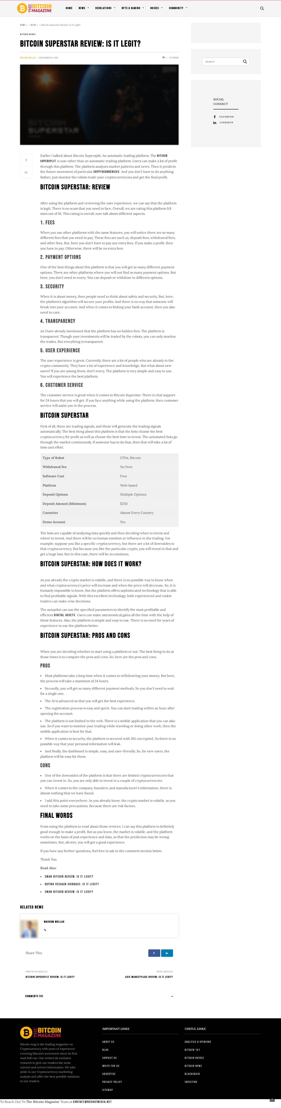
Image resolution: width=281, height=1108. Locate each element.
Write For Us (111, 1066)
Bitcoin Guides (28, 34)
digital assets (64, 615)
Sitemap (107, 1090)
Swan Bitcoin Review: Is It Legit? (69, 877)
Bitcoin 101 (192, 1050)
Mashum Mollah (28, 58)
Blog (33, 25)
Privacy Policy (112, 1082)
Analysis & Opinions (198, 1042)
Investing (191, 1082)
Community (176, 8)
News (82, 8)
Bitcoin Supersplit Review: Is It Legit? (50, 977)
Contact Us (109, 1058)
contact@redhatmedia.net (92, 1102)
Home (69, 8)
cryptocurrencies (107, 172)
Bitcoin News (193, 1066)
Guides (154, 8)
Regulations (103, 8)
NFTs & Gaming (131, 8)
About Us (108, 1042)
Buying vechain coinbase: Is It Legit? (72, 884)
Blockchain (192, 1074)
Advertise (109, 1074)
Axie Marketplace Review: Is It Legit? (149, 977)
